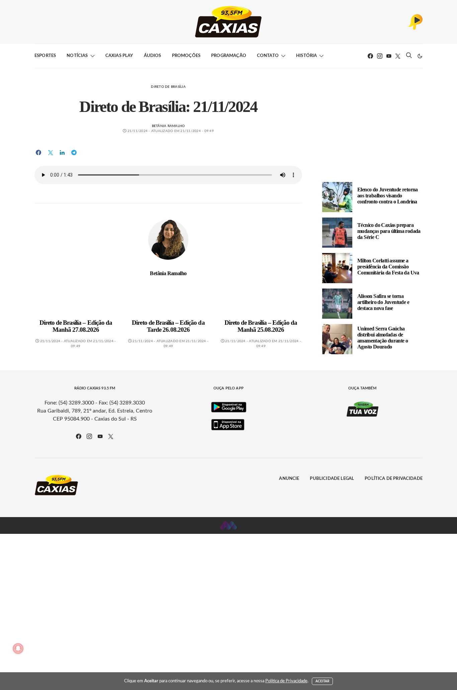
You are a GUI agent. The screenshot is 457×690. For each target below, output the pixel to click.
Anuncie (289, 479)
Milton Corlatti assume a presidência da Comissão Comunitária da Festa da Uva (388, 266)
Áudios (152, 56)
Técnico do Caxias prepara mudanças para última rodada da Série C (389, 231)
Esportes (45, 56)
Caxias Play (119, 56)
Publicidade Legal (332, 479)
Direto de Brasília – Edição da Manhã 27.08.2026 (75, 326)
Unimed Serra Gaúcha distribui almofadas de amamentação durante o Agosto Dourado (382, 338)
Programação (228, 56)
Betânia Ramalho (168, 126)
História (306, 56)
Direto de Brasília (168, 86)
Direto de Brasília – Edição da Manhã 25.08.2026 (260, 326)
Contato (268, 56)
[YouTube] (388, 56)
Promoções (186, 56)
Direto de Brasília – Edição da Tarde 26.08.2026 (168, 326)
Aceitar (322, 681)
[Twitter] (397, 56)
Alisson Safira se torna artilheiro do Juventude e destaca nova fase (383, 302)
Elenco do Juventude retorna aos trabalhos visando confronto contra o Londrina (387, 195)
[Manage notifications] (18, 648)
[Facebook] (370, 56)
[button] (420, 56)
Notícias (77, 56)
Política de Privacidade (394, 479)
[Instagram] (379, 56)
